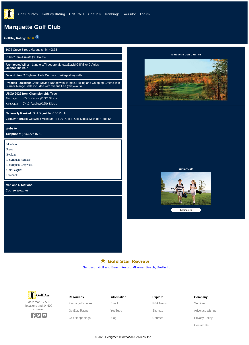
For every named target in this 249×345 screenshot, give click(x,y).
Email (114, 303)
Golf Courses (28, 14)
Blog (113, 317)
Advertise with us (205, 310)
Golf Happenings (80, 317)
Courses (157, 317)
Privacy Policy (203, 317)
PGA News (159, 303)
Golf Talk (94, 14)
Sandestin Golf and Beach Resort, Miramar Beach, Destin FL (126, 267)
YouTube (130, 14)
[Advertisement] (63, 224)
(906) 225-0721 (24, 133)
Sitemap (157, 310)
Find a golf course (80, 303)
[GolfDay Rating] (37, 37)
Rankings (112, 14)
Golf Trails (76, 14)
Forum (145, 14)
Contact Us (201, 325)
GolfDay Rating (53, 14)
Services (199, 303)
